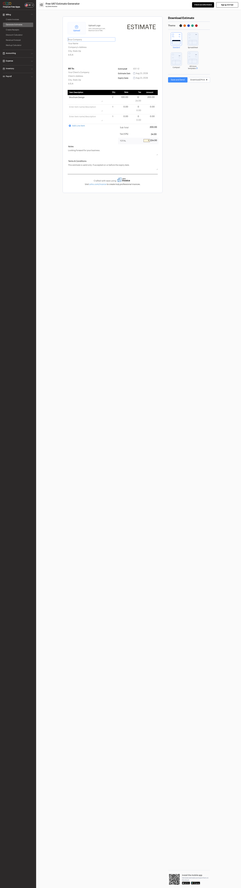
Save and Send (178, 80)
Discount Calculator (14, 35)
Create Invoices (12, 19)
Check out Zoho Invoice (203, 5)
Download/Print (197, 80)
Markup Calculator (13, 45)
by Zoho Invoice (51, 6)
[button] (26, 5)
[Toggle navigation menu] (41, 4)
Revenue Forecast (13, 40)
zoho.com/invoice (97, 184)
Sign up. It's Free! (227, 5)
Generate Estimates (14, 25)
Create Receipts (12, 30)
